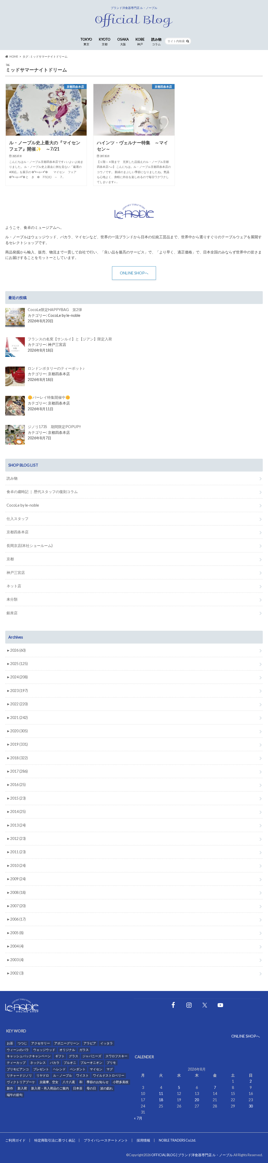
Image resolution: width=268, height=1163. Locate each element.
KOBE (140, 41)
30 (251, 1106)
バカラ (54, 1063)
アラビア (89, 1043)
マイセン (96, 1069)
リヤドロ (42, 1075)
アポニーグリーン (66, 1043)
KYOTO (104, 41)
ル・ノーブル (62, 1075)
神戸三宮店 (16, 572)
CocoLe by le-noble (23, 505)
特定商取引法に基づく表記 (54, 1140)
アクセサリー (40, 1043)
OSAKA (123, 41)
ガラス (84, 1050)
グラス (73, 1056)
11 (161, 1093)
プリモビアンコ (18, 1069)
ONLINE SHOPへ (134, 273)
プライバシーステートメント (106, 1140)
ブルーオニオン (91, 1063)
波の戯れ (106, 1088)
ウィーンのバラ (18, 1050)
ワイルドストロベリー (108, 1075)
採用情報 (143, 1140)
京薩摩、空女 (49, 1082)
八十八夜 (69, 1082)
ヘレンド (59, 1069)
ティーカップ (16, 1063)
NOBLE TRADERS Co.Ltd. (177, 1140)
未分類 (12, 599)
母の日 (91, 1088)
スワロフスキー (116, 1056)
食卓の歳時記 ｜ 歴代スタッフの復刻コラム (42, 491)
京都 (10, 559)
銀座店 (12, 613)
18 (161, 1100)
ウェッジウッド (44, 1050)
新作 (10, 1088)
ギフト (60, 1056)
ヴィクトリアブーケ (21, 1082)
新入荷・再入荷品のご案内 (50, 1088)
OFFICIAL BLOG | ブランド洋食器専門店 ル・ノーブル (192, 1155)
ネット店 (14, 586)
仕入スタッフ (18, 518)
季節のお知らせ (98, 1082)
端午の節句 (15, 1095)
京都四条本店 (18, 532)
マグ (110, 1069)
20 (197, 1100)
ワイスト (82, 1075)
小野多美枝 (121, 1082)
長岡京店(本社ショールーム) (30, 545)
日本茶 (77, 1088)
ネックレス (38, 1063)
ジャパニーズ (91, 1056)
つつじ (22, 1043)
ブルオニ (70, 1063)
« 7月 (138, 1118)
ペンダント (78, 1069)
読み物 (156, 41)
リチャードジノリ (19, 1075)
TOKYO (86, 41)
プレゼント (41, 1069)
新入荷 (22, 1088)
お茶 (10, 1043)
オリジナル (67, 1050)
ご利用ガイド (15, 1140)
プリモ (111, 1063)
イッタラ (106, 1043)
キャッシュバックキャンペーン (29, 1056)
